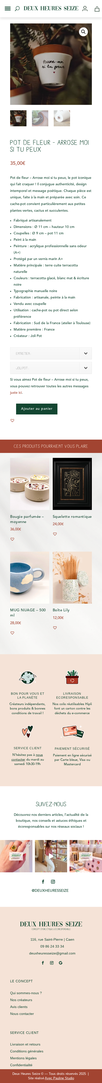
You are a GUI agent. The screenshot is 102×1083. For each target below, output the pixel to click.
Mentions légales (23, 1058)
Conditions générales (26, 1051)
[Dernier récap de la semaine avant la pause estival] (86, 856)
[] (86, 9)
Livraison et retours (25, 1044)
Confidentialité (21, 1065)
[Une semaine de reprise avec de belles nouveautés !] (16, 856)
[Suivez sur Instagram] (53, 882)
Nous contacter (22, 1014)
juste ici (16, 392)
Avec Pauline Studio (59, 1078)
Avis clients (18, 1007)
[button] (4, 4)
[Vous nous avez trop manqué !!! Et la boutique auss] (51, 856)
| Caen (52, 939)
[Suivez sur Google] (60, 962)
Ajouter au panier (36, 409)
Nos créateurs (21, 1000)
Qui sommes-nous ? (26, 993)
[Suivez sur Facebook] (43, 882)
